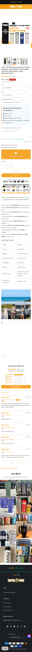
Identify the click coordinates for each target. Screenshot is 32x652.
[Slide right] (30, 61)
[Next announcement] (29, 2)
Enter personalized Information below (11, 128)
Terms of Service (7, 610)
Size (2, 91)
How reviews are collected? (9, 468)
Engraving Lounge (13, 649)
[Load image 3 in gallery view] (24, 61)
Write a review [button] (16, 386)
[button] (3, 6)
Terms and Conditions (9, 592)
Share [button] (4, 355)
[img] (5, 397)
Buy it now (16, 175)
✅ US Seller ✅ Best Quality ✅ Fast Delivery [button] (15, 197)
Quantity (3, 161)
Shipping (3, 81)
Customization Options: (7, 99)
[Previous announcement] (3, 2)
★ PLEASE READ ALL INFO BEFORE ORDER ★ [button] (16, 199)
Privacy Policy (7, 603)
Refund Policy (7, 606)
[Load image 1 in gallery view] (7, 61)
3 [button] (16, 463)
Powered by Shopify (22, 649)
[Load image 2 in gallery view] (16, 61)
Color (2, 84)
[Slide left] (2, 61)
